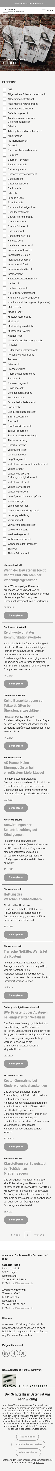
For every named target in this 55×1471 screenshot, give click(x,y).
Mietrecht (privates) (19, 331)
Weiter (38, 1235)
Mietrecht (13, 321)
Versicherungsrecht (18, 505)
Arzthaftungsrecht (18, 140)
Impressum (38, 1462)
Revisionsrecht (16, 388)
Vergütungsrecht (17, 459)
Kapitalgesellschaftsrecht (22, 278)
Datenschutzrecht (18, 183)
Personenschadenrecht (21, 354)
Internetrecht (15, 274)
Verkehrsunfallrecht (19, 486)
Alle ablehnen (27, 1436)
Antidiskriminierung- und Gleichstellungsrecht (21, 120)
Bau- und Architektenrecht (23, 150)
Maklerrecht (15, 307)
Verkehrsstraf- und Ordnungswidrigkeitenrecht (23, 475)
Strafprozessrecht (18, 416)
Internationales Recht (20, 269)
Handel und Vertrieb (19, 235)
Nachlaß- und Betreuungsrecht (25, 340)
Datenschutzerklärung (42, 1460)
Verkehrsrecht (16, 468)
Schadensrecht (16, 397)
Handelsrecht (15, 240)
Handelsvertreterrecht (20, 245)
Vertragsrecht (15, 520)
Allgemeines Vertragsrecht (23, 103)
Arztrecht (13, 145)
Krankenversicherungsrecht (23, 297)
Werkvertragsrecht (18, 534)
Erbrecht (13, 193)
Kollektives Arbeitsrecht (21, 292)
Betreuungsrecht (17, 169)
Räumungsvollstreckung (21, 373)
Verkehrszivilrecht (18, 491)
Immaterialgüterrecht (20, 250)
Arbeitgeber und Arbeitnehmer (25, 131)
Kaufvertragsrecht (18, 288)
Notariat (12, 345)
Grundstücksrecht (18, 226)
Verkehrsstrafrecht (18, 482)
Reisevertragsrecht (18, 383)
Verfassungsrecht (17, 454)
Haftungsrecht (16, 231)
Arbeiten (12, 126)
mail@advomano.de (22, 1283)
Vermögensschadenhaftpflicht (25, 496)
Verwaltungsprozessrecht (22, 524)
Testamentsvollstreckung (22, 435)
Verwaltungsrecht (18, 529)
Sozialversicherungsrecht (22, 411)
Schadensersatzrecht (20, 392)
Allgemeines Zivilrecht (20, 108)
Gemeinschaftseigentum (22, 207)
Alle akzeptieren (28, 1452)
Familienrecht (16, 202)
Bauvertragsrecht (18, 164)
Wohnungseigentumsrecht (22, 543)
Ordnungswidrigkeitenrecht (23, 350)
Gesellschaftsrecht (18, 212)
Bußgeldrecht (15, 178)
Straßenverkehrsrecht (20, 426)
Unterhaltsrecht (17, 445)
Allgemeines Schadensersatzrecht (27, 94)
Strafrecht (13, 421)
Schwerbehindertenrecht (22, 402)
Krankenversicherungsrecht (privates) (29, 302)
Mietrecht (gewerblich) (20, 326)
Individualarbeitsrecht (20, 259)
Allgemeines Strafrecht (21, 99)
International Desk (18, 264)
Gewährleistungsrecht (20, 216)
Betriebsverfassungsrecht (22, 174)
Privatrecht (14, 364)
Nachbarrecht (15, 335)
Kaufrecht (13, 283)
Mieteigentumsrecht (19, 316)
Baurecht (13, 155)
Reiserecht (14, 378)
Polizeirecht (14, 359)
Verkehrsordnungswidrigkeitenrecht (28, 464)
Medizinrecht (15, 311)
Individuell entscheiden (28, 1444)
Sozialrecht (14, 407)
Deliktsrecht (15, 188)
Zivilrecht (13, 548)
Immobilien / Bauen (19, 254)
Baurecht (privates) (18, 159)
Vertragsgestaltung (18, 515)
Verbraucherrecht (17, 449)
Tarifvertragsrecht (18, 430)
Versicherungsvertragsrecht (23, 510)
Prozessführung (16, 369)
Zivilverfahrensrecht (19, 553)
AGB (10, 89)
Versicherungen (16, 501)
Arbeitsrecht (15, 135)
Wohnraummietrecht (19, 539)
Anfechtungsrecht (18, 113)
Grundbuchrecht (17, 221)
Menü (50, 10)
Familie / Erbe (16, 197)
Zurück (17, 1235)
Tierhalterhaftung (17, 440)
